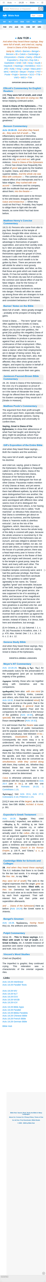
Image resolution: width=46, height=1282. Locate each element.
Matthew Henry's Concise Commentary (17, 222)
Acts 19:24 (16, 908)
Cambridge (33, 54)
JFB (6, 69)
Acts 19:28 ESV (10, 996)
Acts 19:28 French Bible (14, 1018)
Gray (30, 63)
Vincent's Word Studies (16, 954)
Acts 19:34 (26, 715)
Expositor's (12, 60)
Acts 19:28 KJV (10, 1002)
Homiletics (30, 66)
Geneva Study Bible (14, 642)
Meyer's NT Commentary (17, 663)
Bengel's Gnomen (13, 918)
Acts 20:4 (25, 794)
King (19, 69)
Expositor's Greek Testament (19, 814)
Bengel (35, 51)
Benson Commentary (15, 126)
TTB (38, 74)
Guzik (37, 63)
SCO (31, 74)
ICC (39, 66)
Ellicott (37, 57)
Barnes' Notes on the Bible (18, 306)
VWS (16, 77)
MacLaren (36, 69)
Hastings (18, 66)
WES (23, 77)
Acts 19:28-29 (9, 130)
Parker (31, 72)
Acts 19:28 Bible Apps (13, 1007)
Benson (10, 54)
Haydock (8, 66)
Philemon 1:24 (26, 797)
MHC (6, 72)
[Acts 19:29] (43, 575)
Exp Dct (24, 60)
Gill (24, 63)
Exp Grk (34, 60)
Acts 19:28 (8, 818)
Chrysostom (10, 57)
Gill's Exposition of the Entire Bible (22, 445)
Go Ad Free (4, 1276)
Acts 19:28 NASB (11, 999)
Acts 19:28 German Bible (14, 1021)
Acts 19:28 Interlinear (12, 982)
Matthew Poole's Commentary (20, 406)
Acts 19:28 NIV (9, 991)
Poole (7, 74)
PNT (38, 72)
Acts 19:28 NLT (10, 994)
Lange (26, 69)
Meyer (23, 72)
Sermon (23, 74)
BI (17, 54)
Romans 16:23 (29, 786)
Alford (18, 51)
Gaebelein (9, 63)
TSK (30, 77)
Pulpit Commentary (14, 933)
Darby (29, 57)
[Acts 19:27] (3, 575)
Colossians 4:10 (10, 797)
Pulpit (15, 74)
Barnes (26, 51)
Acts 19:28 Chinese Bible (14, 1015)
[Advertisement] (26, 1077)
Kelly (12, 69)
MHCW (14, 72)
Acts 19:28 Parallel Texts (14, 985)
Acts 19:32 (7, 700)
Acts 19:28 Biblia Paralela (15, 1013)
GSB (18, 63)
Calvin (23, 54)
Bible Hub (7, 1026)
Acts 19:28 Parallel (11, 1010)
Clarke (21, 57)
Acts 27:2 (38, 794)
